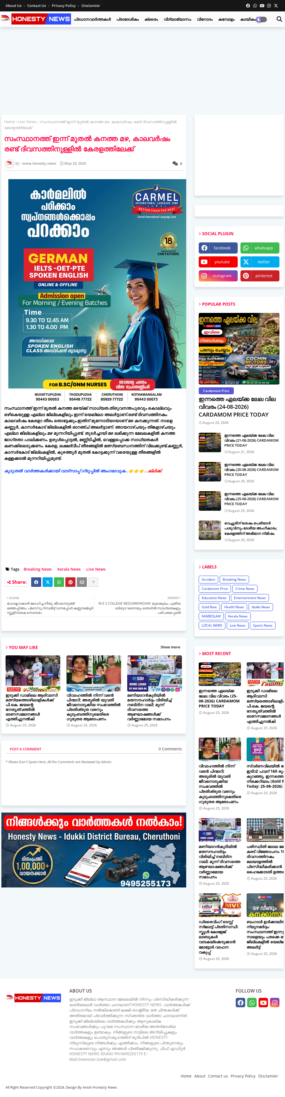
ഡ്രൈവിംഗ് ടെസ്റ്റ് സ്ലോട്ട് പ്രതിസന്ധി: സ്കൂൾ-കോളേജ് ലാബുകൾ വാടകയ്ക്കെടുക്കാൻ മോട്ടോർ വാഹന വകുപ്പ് (218, 937)
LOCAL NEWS (212, 625)
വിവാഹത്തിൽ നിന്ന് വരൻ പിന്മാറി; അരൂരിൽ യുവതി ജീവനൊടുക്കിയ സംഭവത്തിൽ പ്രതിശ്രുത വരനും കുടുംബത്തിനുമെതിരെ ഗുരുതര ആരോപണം (94, 707)
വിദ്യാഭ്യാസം (177, 19)
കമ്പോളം (226, 19)
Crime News (244, 588)
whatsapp (264, 247)
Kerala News (69, 569)
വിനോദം (205, 19)
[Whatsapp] (59, 582)
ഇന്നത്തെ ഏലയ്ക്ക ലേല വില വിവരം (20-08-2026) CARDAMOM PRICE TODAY (251, 469)
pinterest (263, 275)
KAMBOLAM (211, 616)
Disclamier (91, 5)
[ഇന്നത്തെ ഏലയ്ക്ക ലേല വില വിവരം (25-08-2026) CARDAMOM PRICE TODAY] (210, 501)
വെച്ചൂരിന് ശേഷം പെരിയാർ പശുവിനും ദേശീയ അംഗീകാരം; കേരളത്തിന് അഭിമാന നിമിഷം (250, 528)
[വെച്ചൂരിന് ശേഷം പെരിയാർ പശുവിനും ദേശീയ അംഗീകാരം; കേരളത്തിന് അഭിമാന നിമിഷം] (210, 530)
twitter (264, 261)
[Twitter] (48, 582)
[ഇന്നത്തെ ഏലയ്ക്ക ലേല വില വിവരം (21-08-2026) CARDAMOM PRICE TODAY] (210, 442)
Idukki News (261, 607)
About (199, 1076)
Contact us (37, 5)
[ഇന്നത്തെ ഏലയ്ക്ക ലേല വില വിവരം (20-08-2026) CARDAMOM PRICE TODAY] (210, 471)
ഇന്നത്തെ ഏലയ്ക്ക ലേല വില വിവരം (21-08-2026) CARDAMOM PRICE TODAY (251, 440)
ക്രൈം (151, 19)
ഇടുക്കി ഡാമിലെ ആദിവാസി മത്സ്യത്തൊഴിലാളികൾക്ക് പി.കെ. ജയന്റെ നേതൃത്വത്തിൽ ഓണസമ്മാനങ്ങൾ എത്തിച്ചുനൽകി (32, 707)
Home (9, 121)
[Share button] (93, 582)
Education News (214, 597)
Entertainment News (250, 597)
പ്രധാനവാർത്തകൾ (92, 19)
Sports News (262, 625)
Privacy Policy (64, 5)
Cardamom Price (215, 588)
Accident (208, 579)
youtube (222, 261)
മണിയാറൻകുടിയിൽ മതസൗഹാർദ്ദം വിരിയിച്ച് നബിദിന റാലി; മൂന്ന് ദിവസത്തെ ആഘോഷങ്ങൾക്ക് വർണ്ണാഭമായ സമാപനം (149, 707)
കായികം (248, 19)
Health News (234, 607)
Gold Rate (209, 607)
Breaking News (38, 569)
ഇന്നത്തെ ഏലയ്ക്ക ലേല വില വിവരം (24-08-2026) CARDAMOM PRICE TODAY (237, 406)
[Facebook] (36, 582)
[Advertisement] (142, 72)
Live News (27, 121)
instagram (222, 275)
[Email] (82, 582)
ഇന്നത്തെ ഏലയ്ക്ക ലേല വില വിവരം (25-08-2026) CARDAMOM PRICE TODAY (251, 498)
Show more (170, 647)
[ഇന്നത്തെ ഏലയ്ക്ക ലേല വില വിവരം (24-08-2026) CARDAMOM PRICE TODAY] (239, 349)
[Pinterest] (70, 582)
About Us (14, 5)
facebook (222, 247)
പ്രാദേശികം (127, 19)
